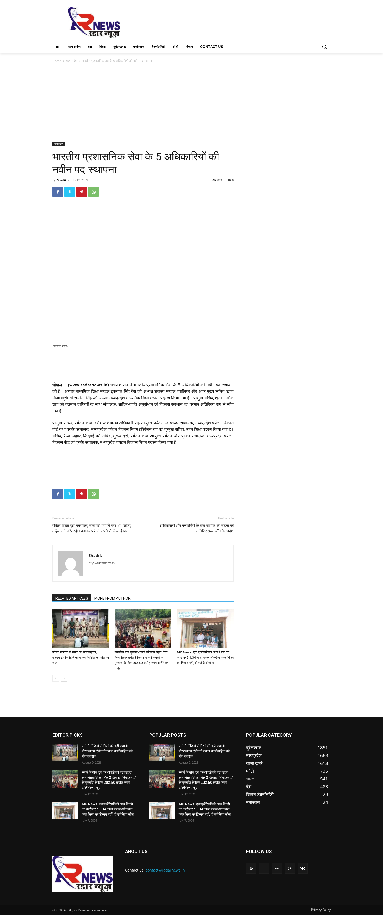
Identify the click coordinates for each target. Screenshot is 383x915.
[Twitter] (69, 192)
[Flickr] (277, 868)
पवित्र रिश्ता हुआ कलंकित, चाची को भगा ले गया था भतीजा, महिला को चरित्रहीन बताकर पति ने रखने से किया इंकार (91, 528)
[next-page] (64, 678)
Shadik (62, 180)
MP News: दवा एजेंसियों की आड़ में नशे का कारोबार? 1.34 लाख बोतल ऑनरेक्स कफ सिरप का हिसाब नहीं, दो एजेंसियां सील (205, 657)
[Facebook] (57, 192)
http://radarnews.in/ (102, 563)
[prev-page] (55, 678)
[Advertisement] (230, 22)
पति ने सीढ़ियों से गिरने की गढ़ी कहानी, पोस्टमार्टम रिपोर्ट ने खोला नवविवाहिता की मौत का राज (80, 657)
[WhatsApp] (93, 192)
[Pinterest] (81, 192)
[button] (324, 46)
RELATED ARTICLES (71, 598)
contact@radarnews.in (165, 870)
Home (56, 61)
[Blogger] (251, 868)
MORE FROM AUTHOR (112, 598)
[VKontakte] (303, 868)
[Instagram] (290, 868)
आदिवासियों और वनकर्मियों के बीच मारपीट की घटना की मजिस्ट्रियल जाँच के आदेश (197, 528)
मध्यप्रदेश (71, 61)
